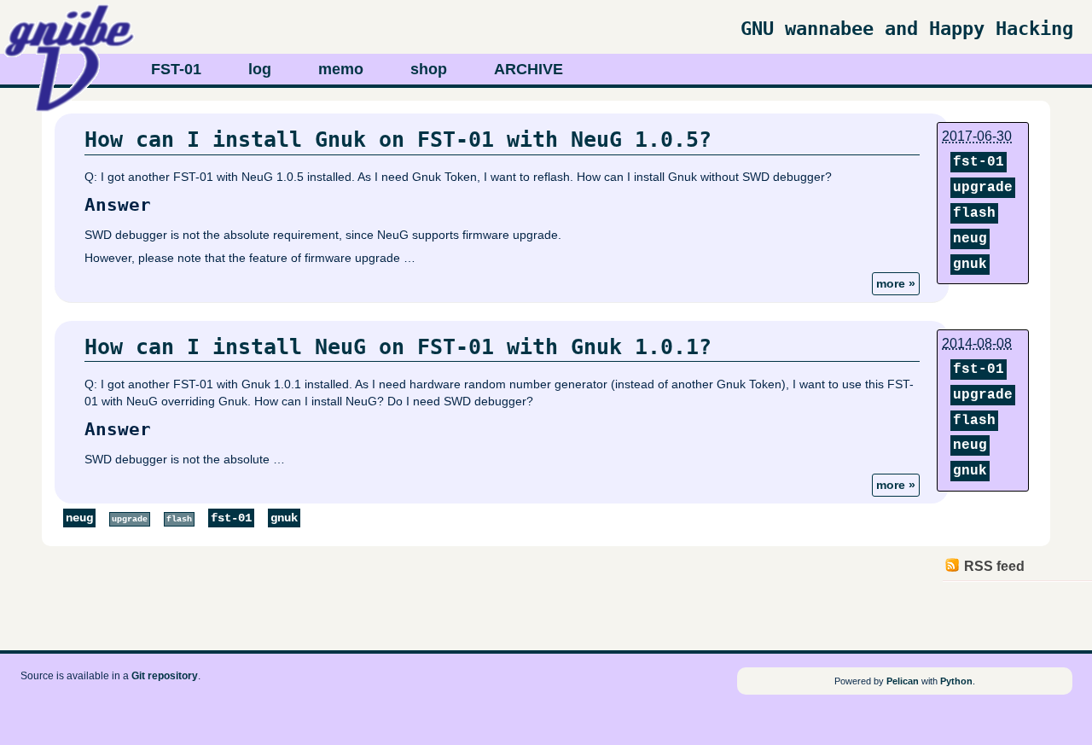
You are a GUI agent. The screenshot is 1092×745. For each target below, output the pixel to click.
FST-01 (176, 69)
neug (970, 239)
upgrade (983, 187)
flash (974, 213)
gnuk (970, 264)
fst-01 (978, 162)
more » (895, 283)
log (259, 69)
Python (956, 681)
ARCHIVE (528, 69)
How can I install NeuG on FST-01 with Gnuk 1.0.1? (398, 347)
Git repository (164, 676)
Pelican (902, 681)
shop (428, 69)
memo (340, 69)
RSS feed (994, 566)
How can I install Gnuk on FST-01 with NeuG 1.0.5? (398, 139)
